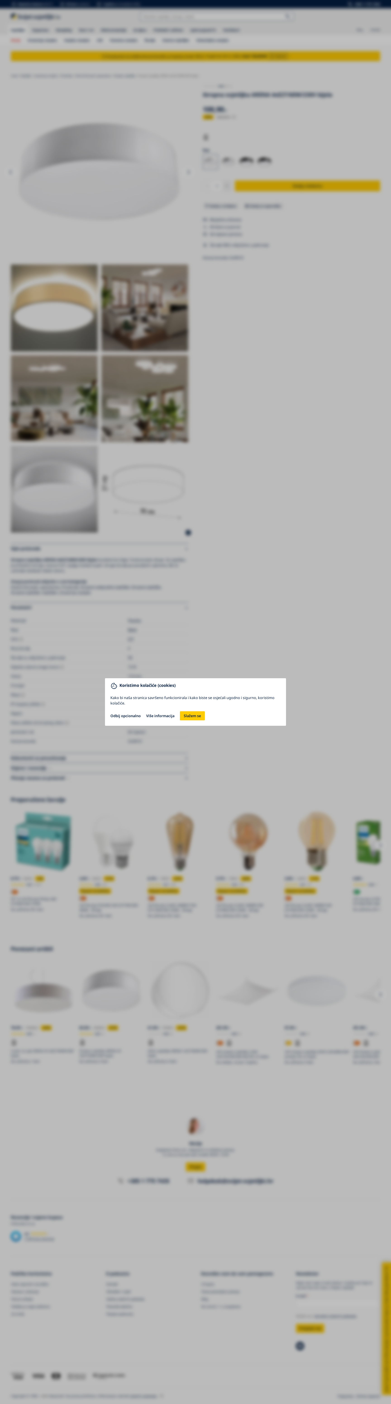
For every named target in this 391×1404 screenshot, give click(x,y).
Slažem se (192, 715)
